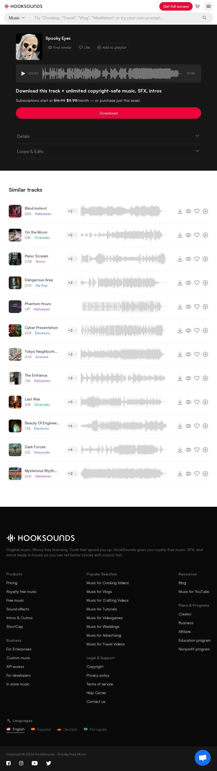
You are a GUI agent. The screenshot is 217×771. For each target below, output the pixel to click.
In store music (17, 684)
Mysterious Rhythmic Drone (42, 470)
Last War (32, 399)
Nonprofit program (194, 649)
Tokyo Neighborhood (42, 351)
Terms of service (100, 684)
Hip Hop (41, 285)
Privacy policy (98, 675)
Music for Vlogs (99, 591)
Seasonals (42, 452)
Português (98, 729)
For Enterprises (18, 649)
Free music (15, 600)
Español (44, 729)
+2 (70, 211)
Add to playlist (114, 47)
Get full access (176, 6)
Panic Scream (36, 256)
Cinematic (42, 238)
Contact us (96, 701)
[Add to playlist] (205, 211)
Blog (182, 582)
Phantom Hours (38, 303)
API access (15, 666)
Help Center (96, 692)
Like (87, 47)
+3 (70, 402)
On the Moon (36, 232)
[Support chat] (203, 758)
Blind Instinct (36, 208)
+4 (70, 450)
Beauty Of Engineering (42, 423)
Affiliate (185, 631)
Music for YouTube (194, 591)
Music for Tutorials (102, 609)
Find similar (62, 47)
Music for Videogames (105, 617)
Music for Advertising (104, 635)
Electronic (42, 333)
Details (23, 136)
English (19, 729)
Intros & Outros (19, 617)
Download (108, 113)
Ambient (41, 357)
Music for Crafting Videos (108, 600)
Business (186, 622)
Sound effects (17, 609)
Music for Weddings (103, 626)
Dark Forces (35, 446)
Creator (185, 614)
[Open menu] (208, 6)
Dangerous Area (39, 279)
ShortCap (14, 626)
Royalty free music (21, 591)
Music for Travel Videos (106, 644)
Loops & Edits (30, 151)
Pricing (11, 582)
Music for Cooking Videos (108, 582)
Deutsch (70, 729)
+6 (70, 426)
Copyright (95, 666)
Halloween (43, 214)
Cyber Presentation (41, 327)
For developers (18, 675)
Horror (40, 261)
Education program (195, 640)
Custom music (18, 657)
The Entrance (36, 375)
